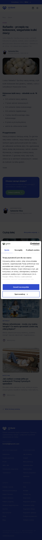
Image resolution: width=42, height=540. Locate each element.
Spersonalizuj (20, 294)
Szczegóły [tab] (18, 250)
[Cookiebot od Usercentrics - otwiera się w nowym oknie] (30, 244)
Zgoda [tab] (6, 250)
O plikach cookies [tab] (33, 250)
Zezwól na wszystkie (21, 287)
